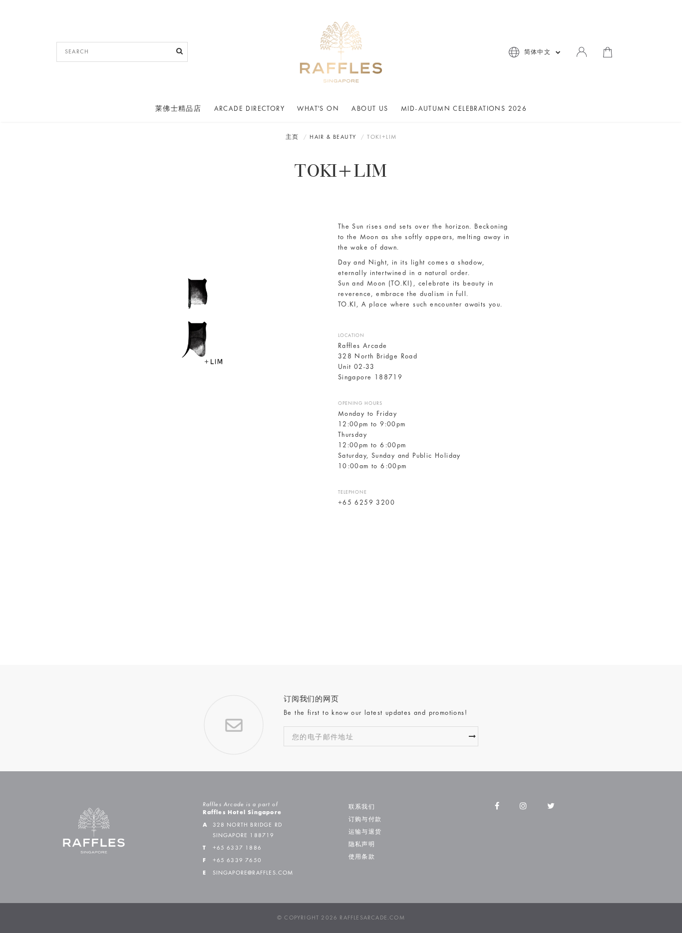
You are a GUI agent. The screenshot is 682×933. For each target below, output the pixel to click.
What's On (318, 109)
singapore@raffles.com (253, 873)
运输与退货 (364, 832)
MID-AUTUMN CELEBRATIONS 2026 (464, 109)
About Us (369, 109)
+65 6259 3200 (366, 503)
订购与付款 (364, 820)
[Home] (341, 51)
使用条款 (361, 857)
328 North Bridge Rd (248, 825)
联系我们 (361, 807)
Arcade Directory (249, 109)
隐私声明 (361, 845)
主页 (292, 137)
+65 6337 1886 (237, 848)
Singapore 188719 (244, 836)
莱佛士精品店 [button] (178, 109)
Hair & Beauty (333, 137)
